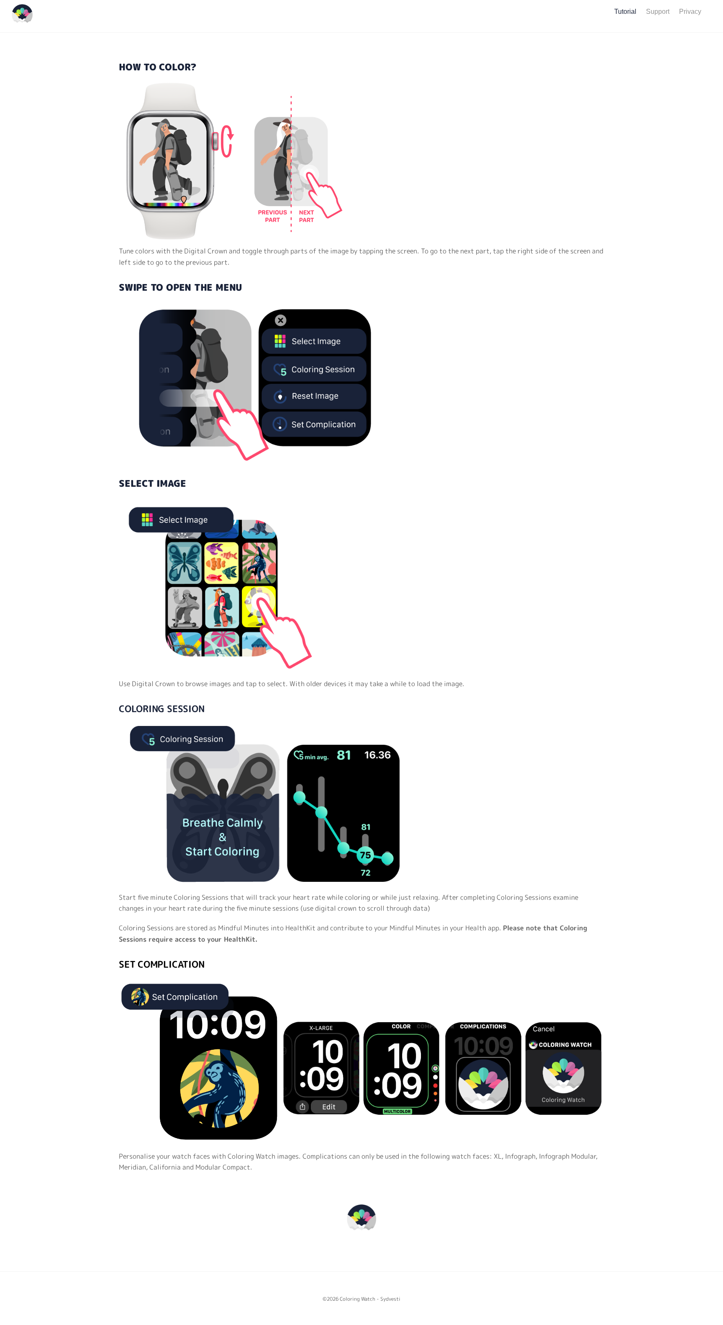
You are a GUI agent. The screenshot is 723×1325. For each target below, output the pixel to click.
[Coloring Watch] (22, 20)
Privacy (690, 11)
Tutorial (625, 11)
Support (657, 11)
